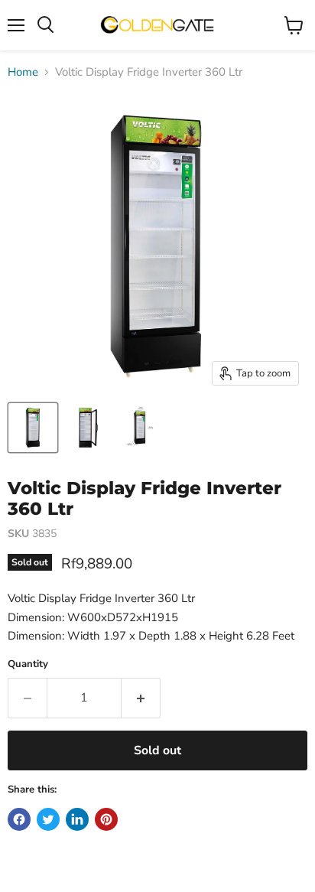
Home (23, 72)
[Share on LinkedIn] (77, 819)
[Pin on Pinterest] (106, 819)
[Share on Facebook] (19, 819)
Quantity (28, 664)
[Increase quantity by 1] (141, 698)
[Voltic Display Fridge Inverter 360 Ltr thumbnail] (32, 427)
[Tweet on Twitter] (48, 819)
